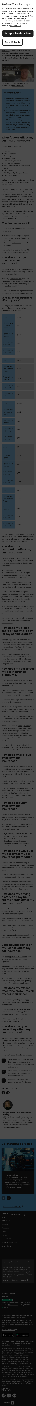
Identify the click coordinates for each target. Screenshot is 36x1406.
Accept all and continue (18, 33)
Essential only (12, 42)
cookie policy (15, 26)
